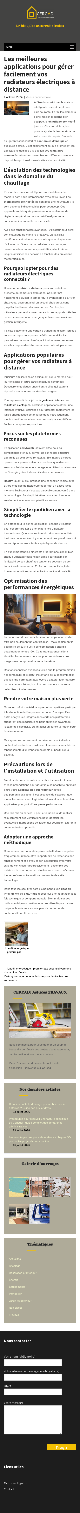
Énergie (13, 1279)
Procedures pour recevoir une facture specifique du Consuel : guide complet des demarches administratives (38, 1122)
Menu (9, 47)
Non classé (16, 1307)
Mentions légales (15, 1483)
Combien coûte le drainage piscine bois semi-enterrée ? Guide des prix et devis (37, 1105)
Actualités (15, 1258)
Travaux (14, 1314)
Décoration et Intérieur (23, 1272)
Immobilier (15, 1293)
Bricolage (14, 1265)
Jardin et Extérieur (20, 1300)
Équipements (17, 1286)
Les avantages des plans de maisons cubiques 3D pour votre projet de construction (40, 1139)
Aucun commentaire (38, 97)
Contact (9, 1489)
